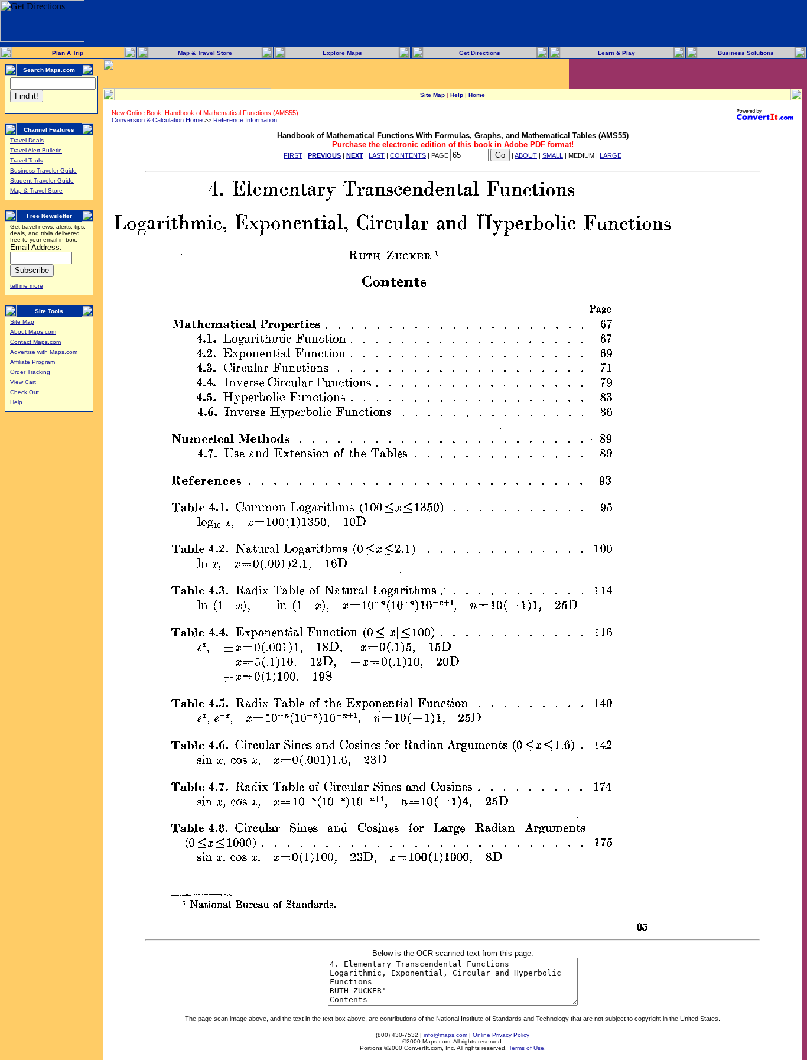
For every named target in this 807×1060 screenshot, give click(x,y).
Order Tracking (30, 372)
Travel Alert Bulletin (36, 150)
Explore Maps (342, 53)
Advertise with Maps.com (43, 352)
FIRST (293, 155)
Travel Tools (26, 160)
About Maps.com (33, 332)
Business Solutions (746, 53)
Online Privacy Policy (501, 1035)
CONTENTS (408, 155)
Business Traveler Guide (43, 170)
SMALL (552, 155)
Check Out (24, 392)
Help (16, 402)
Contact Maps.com (35, 342)
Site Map (22, 321)
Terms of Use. (527, 1048)
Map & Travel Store (205, 53)
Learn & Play (616, 53)
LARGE (610, 155)
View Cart (23, 382)
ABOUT (526, 155)
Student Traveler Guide (42, 180)
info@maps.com (445, 1035)
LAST (377, 155)
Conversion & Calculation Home (157, 119)
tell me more (26, 285)
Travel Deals (27, 140)
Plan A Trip (67, 53)
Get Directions (479, 53)
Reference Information (245, 119)
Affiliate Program (32, 362)
